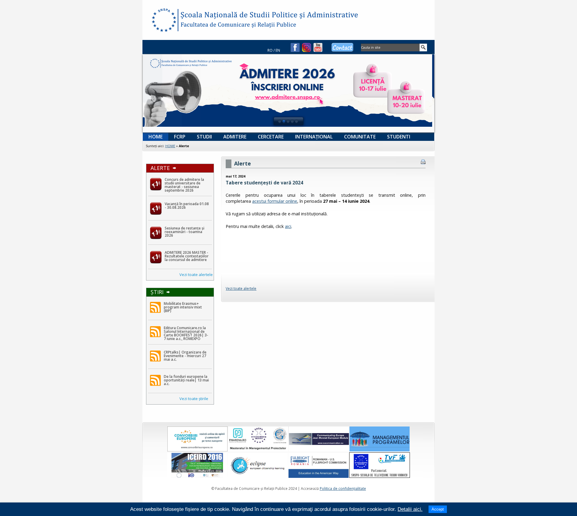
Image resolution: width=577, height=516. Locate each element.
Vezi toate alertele (196, 274)
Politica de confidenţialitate (343, 488)
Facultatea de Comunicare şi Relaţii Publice (163, 21)
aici (288, 226)
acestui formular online (274, 201)
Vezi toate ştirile (193, 398)
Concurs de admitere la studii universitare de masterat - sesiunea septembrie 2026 (184, 185)
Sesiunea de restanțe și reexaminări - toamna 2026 (184, 232)
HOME (170, 146)
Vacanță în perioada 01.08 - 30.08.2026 (187, 205)
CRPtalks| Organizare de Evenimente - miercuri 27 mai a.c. (185, 356)
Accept (438, 509)
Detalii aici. (410, 509)
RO (270, 50)
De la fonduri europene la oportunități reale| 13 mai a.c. (186, 380)
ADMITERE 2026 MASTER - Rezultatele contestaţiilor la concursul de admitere (187, 256)
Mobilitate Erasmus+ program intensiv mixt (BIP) (183, 307)
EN (278, 50)
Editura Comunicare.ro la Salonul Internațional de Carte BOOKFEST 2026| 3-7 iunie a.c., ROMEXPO (186, 333)
